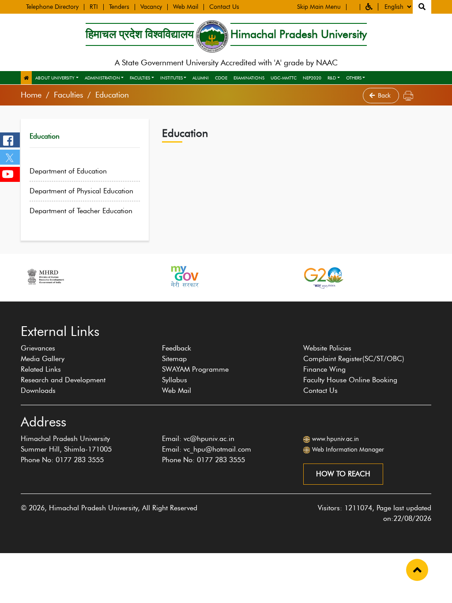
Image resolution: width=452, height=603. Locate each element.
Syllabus (174, 380)
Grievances (38, 348)
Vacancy (151, 7)
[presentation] (16, 306)
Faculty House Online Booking (350, 380)
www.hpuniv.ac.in (335, 439)
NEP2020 (312, 78)
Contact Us (224, 7)
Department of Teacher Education (81, 211)
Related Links (41, 369)
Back (385, 95)
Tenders (119, 7)
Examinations (249, 78)
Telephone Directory (52, 7)
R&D (332, 78)
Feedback (176, 348)
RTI (94, 7)
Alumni (200, 78)
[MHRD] (45, 276)
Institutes (171, 78)
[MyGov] (184, 276)
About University (55, 78)
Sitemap (174, 358)
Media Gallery (42, 358)
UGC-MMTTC (284, 78)
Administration (102, 78)
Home (31, 95)
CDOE (221, 78)
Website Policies (327, 348)
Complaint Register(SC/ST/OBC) (353, 358)
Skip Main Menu (319, 7)
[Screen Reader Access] (353, 7)
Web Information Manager (348, 449)
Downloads (38, 390)
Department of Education (68, 171)
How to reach (343, 474)
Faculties (68, 95)
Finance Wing (324, 369)
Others (354, 78)
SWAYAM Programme (195, 369)
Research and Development (63, 380)
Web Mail (185, 7)
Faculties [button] (140, 78)
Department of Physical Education (81, 191)
